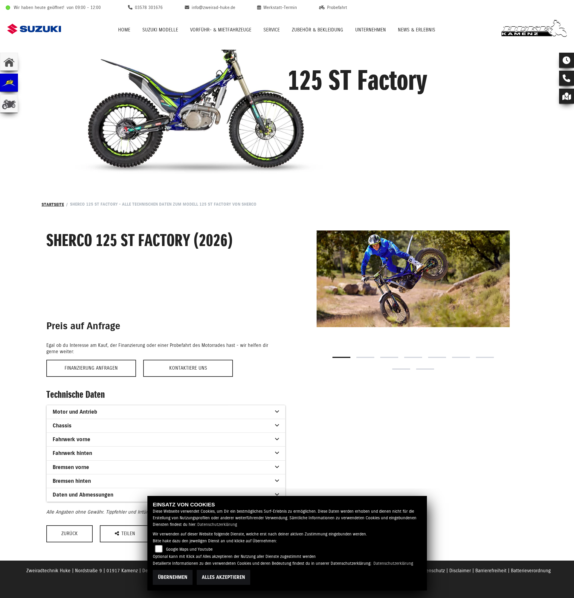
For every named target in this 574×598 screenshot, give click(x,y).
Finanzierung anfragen (91, 368)
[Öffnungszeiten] (566, 60)
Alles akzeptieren (223, 577)
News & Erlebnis (416, 30)
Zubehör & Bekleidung (317, 30)
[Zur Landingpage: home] (9, 62)
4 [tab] (413, 357)
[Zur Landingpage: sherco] (9, 83)
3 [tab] (389, 357)
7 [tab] (485, 357)
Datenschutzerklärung (217, 524)
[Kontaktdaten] (566, 78)
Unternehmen (370, 30)
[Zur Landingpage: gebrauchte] (9, 104)
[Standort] (566, 96)
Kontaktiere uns (188, 368)
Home (124, 30)
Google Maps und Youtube (189, 549)
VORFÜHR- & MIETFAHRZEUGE (220, 30)
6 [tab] (461, 357)
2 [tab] (365, 357)
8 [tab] (401, 369)
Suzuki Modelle (160, 30)
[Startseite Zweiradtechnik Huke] (534, 28)
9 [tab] (425, 369)
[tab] (166, 412)
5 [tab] (437, 357)
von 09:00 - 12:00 (84, 7)
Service (271, 30)
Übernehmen (172, 577)
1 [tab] (341, 357)
